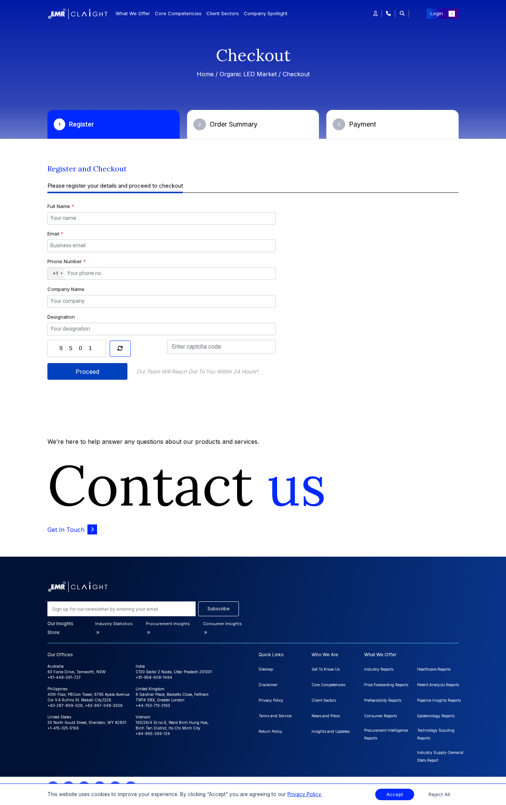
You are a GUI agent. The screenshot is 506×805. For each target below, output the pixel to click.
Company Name (65, 289)
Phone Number (66, 261)
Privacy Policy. (304, 794)
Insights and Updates (331, 731)
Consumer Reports (380, 716)
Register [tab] (76, 124)
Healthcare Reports (433, 669)
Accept (394, 794)
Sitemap (266, 669)
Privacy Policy (271, 700)
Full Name (60, 206)
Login (436, 13)
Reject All (439, 794)
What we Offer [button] (133, 13)
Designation (61, 317)
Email (55, 234)
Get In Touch (65, 529)
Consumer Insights (222, 623)
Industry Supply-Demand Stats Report (440, 756)
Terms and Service (275, 716)
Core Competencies (178, 13)
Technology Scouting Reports (436, 734)
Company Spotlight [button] (265, 13)
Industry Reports (378, 669)
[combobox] (56, 273)
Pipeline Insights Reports (439, 700)
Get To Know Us (326, 669)
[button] (375, 13)
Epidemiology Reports (436, 716)
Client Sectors (222, 13)
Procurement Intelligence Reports (386, 734)
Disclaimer (268, 684)
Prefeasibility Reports (382, 700)
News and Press (326, 716)
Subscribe (218, 608)
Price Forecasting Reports (386, 684)
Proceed (87, 371)
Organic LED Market (248, 74)
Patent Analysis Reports (438, 684)
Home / (208, 74)
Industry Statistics (114, 623)
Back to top (18, 776)
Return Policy (270, 731)
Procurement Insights (168, 623)
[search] (402, 13)
